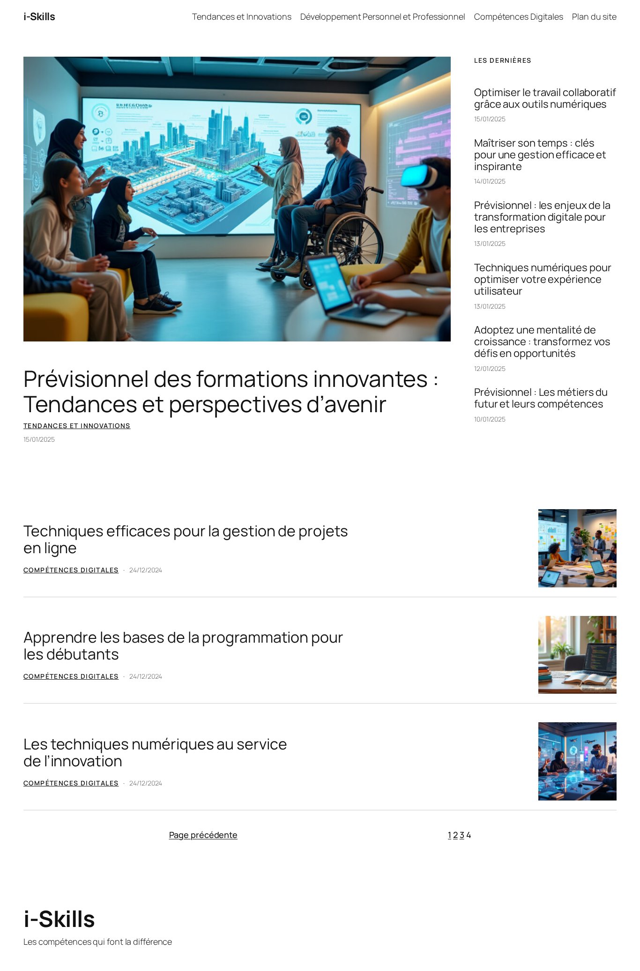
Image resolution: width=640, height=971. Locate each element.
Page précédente (203, 834)
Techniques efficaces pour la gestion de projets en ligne (185, 539)
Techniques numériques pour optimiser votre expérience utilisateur (542, 279)
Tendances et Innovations (77, 425)
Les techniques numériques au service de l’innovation (155, 752)
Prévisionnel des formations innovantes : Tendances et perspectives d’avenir (231, 391)
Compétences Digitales (71, 569)
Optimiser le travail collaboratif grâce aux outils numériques (545, 98)
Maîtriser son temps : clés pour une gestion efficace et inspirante (540, 154)
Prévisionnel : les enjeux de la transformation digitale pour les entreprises (542, 217)
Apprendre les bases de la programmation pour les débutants (183, 645)
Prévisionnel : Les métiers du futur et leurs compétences (541, 398)
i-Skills (39, 16)
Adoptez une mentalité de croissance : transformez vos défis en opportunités (542, 341)
